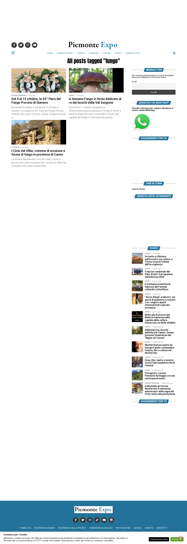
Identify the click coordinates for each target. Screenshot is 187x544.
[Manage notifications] (180, 538)
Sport (118, 53)
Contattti (161, 528)
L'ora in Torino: (139, 189)
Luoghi (80, 53)
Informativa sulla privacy (72, 528)
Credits (149, 528)
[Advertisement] (93, 19)
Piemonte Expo (65, 53)
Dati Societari (123, 528)
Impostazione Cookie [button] (158, 539)
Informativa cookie (44, 528)
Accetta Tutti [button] (177, 539)
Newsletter (132, 53)
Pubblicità (25, 528)
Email (134, 81)
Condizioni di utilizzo (100, 528)
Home (50, 53)
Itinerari (93, 53)
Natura (107, 53)
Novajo (138, 528)
